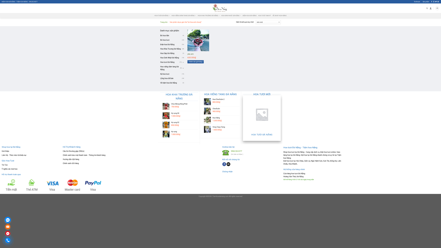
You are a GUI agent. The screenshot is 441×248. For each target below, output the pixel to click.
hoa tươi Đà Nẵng (298, 173)
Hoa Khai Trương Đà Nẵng (208, 15)
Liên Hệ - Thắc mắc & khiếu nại (14, 155)
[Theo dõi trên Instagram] (433, 2)
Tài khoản (417, 2)
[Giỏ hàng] (437, 8)
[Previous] (244, 118)
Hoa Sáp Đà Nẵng (167, 53)
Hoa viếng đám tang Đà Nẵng (183, 15)
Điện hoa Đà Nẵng (250, 15)
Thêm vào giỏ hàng (195, 62)
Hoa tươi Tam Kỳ (264, 15)
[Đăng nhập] (431, 8)
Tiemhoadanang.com (221, 196)
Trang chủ (163, 22)
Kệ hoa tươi (164, 74)
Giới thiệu (5, 151)
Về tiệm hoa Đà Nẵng (168, 83)
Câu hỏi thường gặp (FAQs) (73, 151)
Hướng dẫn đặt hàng (71, 159)
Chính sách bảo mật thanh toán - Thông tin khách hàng (84, 155)
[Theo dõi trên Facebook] (431, 2)
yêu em (190, 54)
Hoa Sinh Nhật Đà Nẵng (230, 15)
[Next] (279, 118)
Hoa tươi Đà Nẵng (161, 15)
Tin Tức (5, 165)
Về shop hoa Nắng (280, 15)
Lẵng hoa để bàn (166, 78)
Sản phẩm (426, 2)
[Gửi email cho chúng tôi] (438, 2)
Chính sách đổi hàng (71, 163)
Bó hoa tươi (164, 40)
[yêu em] (198, 40)
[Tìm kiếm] (427, 8)
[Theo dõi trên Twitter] (436, 2)
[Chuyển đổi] (183, 62)
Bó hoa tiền (164, 35)
